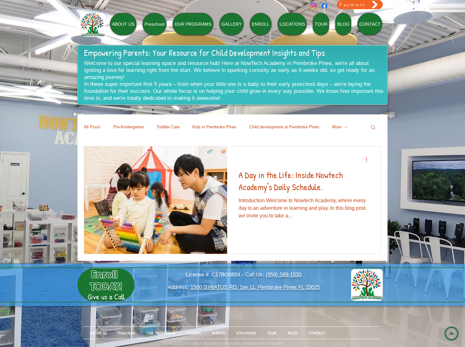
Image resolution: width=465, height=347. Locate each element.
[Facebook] (324, 6)
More (336, 127)
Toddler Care (168, 127)
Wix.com (276, 343)
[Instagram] (313, 6)
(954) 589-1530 (283, 275)
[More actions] (368, 159)
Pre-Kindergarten (128, 127)
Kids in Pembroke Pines (214, 127)
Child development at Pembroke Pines (284, 127)
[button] (373, 128)
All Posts (92, 127)
